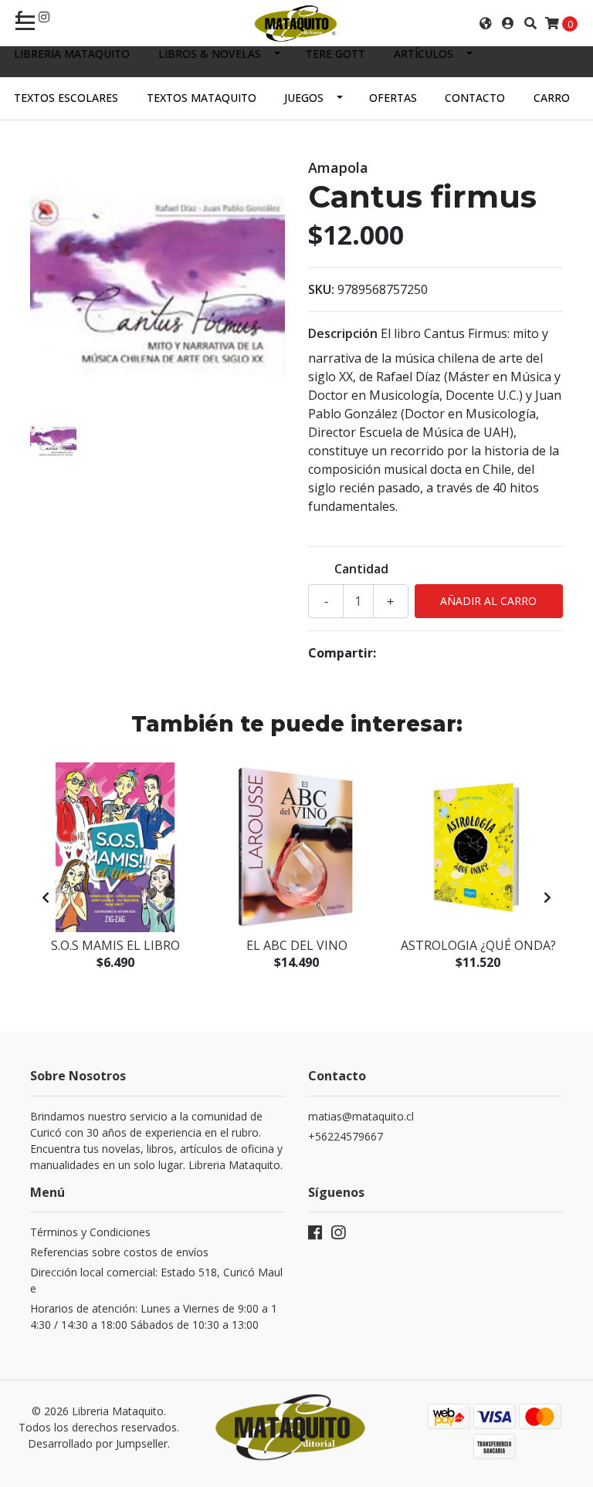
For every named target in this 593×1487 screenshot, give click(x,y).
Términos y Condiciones (90, 1232)
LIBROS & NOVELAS (209, 53)
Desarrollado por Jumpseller (98, 1443)
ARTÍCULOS (423, 53)
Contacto (475, 97)
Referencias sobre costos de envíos (119, 1252)
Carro (552, 97)
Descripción (343, 333)
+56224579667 (345, 1136)
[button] (485, 23)
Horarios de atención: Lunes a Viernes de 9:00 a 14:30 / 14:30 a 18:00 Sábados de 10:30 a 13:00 (153, 1316)
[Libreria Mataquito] (296, 23)
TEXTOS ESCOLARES (66, 97)
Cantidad (361, 568)
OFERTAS (393, 97)
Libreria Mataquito (72, 53)
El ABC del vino (296, 945)
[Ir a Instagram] (44, 16)
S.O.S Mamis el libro (115, 945)
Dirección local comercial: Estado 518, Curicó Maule (156, 1280)
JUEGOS (304, 97)
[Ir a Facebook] (315, 1235)
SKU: (321, 289)
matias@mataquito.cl (361, 1116)
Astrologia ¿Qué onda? (478, 945)
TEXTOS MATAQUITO (201, 97)
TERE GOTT (335, 53)
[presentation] (45, 897)
